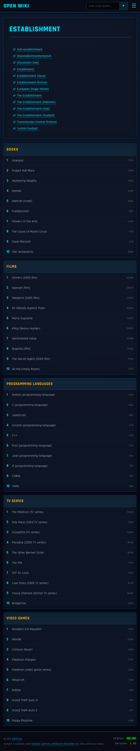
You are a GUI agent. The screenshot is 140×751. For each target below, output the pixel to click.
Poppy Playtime (70, 720)
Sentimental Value (70, 338)
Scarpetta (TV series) (70, 532)
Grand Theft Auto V (70, 710)
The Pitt (70, 562)
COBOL (70, 476)
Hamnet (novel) (70, 201)
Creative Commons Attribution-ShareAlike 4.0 (55, 744)
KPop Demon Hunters (70, 328)
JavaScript (70, 415)
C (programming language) (70, 405)
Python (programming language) (70, 394)
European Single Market (33, 89)
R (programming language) (70, 465)
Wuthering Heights (70, 180)
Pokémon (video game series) (70, 669)
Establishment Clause (31, 76)
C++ (70, 435)
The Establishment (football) (36, 115)
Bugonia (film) (70, 348)
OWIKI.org (17, 738)
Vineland (70, 160)
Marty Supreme (70, 318)
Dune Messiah (70, 241)
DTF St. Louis (70, 573)
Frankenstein (70, 211)
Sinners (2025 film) (70, 277)
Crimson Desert (70, 649)
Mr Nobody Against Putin (70, 308)
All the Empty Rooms (70, 369)
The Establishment (29, 96)
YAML (70, 486)
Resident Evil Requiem (70, 629)
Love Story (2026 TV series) (70, 583)
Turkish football (27, 129)
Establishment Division (32, 82)
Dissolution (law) (28, 63)
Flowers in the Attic (70, 221)
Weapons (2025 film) (70, 298)
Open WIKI (16, 6)
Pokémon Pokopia (70, 659)
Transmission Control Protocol (37, 122)
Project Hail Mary (70, 170)
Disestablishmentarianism (34, 56)
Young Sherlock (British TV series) (70, 593)
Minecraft (70, 680)
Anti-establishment (29, 50)
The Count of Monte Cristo (70, 231)
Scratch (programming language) (70, 425)
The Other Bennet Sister (70, 552)
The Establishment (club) (33, 109)
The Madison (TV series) (70, 512)
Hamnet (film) (70, 287)
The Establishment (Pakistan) (36, 102)
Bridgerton (70, 603)
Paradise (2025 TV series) (70, 542)
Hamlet (70, 190)
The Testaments (70, 251)
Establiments (25, 69)
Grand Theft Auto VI (70, 700)
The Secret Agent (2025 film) (70, 359)
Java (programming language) (70, 455)
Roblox (70, 690)
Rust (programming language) (70, 445)
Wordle (70, 639)
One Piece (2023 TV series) (70, 522)
